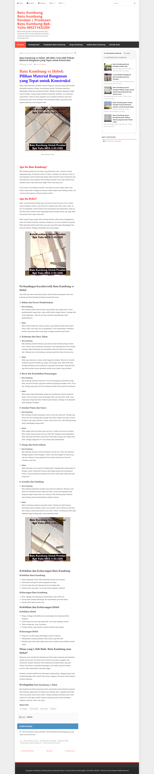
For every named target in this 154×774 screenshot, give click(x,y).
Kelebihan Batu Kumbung (48, 741)
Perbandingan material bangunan (30, 743)
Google (24, 709)
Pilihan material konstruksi (51, 743)
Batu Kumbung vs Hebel (41, 71)
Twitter (45, 709)
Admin (29, 717)
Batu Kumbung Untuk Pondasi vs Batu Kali (121, 65)
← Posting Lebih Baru (27, 751)
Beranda (49, 751)
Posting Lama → (70, 751)
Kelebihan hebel (63, 741)
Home (20, 3)
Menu (51, 3)
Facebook (34, 709)
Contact (31, 3)
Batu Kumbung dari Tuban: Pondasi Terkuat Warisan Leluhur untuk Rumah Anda (123, 104)
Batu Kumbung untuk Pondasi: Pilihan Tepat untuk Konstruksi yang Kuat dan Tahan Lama (123, 90)
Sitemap (42, 3)
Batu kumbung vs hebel (31, 741)
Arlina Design (112, 770)
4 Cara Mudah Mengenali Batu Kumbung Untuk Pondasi (122, 77)
